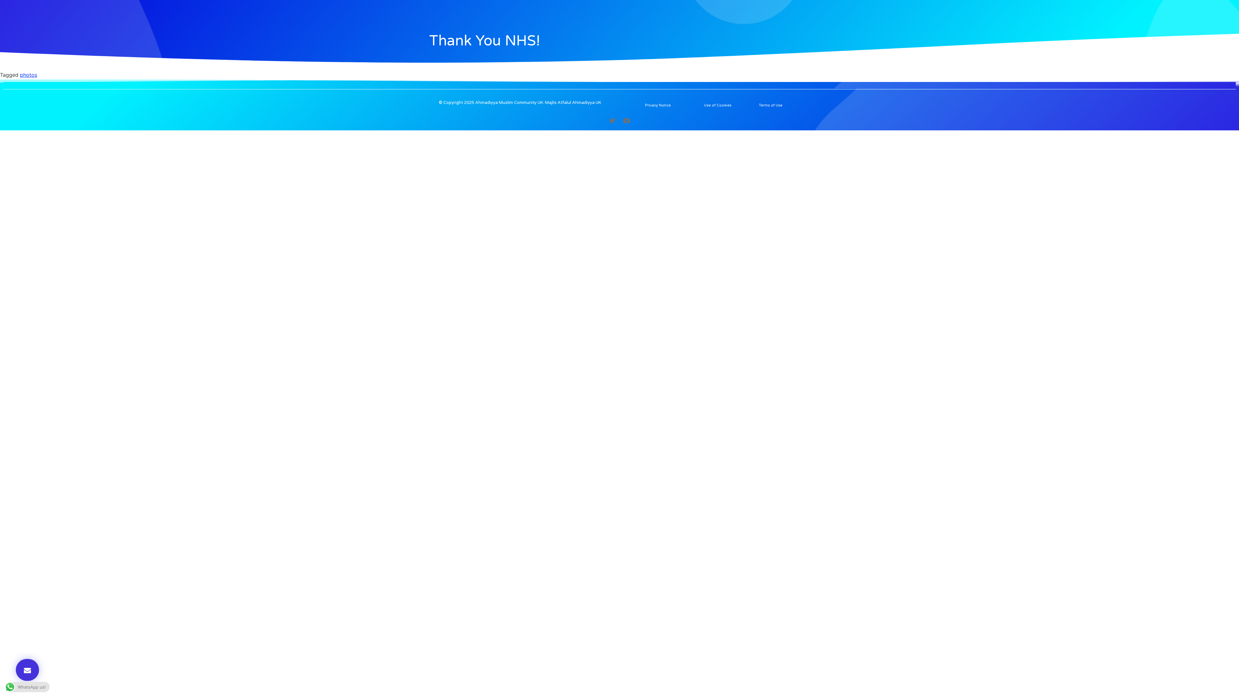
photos (28, 75)
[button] (27, 670)
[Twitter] (612, 120)
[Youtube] (626, 120)
